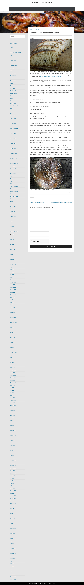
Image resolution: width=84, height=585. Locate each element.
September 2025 (13, 264)
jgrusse (38, 29)
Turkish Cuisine (13, 216)
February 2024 (13, 309)
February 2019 (13, 460)
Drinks (11, 110)
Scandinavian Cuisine (14, 196)
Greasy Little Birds (42, 3)
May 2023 (12, 332)
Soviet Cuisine (13, 206)
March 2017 (12, 518)
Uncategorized (18, 11)
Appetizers (12, 68)
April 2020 (12, 425)
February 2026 (13, 252)
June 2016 (12, 538)
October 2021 (12, 380)
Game (11, 120)
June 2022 (12, 360)
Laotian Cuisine (13, 148)
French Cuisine (13, 118)
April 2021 (12, 395)
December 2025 (13, 257)
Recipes (48, 9)
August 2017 (12, 505)
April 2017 (12, 515)
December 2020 (13, 405)
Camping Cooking (13, 90)
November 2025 (13, 259)
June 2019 (12, 450)
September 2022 (13, 352)
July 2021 (12, 387)
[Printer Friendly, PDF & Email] (32, 38)
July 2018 (12, 478)
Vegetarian (12, 226)
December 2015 (13, 553)
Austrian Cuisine (13, 73)
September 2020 (13, 412)
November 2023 (13, 317)
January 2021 (12, 402)
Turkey (11, 213)
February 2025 (13, 282)
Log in (11, 571)
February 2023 (13, 340)
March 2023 (12, 337)
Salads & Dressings (14, 191)
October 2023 (12, 319)
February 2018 (13, 490)
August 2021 (12, 385)
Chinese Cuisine (13, 103)
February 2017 (13, 520)
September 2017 (13, 503)
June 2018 (12, 480)
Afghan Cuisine (13, 60)
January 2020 (12, 432)
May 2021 (12, 392)
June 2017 (12, 510)
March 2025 (12, 279)
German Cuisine (13, 123)
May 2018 (12, 483)
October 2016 (12, 530)
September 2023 (13, 322)
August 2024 (12, 297)
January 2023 (12, 342)
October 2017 (12, 500)
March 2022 (12, 367)
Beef (11, 78)
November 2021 (13, 377)
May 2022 (12, 362)
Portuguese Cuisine (14, 183)
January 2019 (12, 463)
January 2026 (12, 254)
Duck (11, 113)
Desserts (11, 108)
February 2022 (13, 370)
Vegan (31, 11)
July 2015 (12, 563)
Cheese (11, 98)
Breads (31, 197)
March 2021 (12, 397)
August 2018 (12, 475)
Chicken (11, 100)
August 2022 (12, 355)
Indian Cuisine (13, 133)
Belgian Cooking (13, 80)
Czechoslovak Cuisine (14, 105)
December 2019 (13, 435)
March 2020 (12, 427)
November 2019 (13, 438)
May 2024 (12, 304)
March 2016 (12, 546)
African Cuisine (13, 63)
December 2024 (13, 287)
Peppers (11, 171)
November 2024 (13, 289)
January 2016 (12, 551)
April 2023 (12, 334)
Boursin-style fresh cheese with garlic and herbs (50, 76)
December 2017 (13, 495)
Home (35, 9)
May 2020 (12, 422)
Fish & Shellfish (13, 115)
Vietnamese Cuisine (14, 231)
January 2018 (12, 493)
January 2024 (12, 312)
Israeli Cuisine (12, 135)
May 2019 (12, 453)
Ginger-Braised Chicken (14, 55)
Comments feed (13, 576)
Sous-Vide (12, 201)
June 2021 (12, 390)
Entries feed (12, 574)
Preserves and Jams (14, 186)
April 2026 (12, 247)
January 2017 (12, 523)
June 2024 (12, 302)
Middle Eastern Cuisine (14, 163)
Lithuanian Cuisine (13, 153)
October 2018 (12, 470)
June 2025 (12, 272)
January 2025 (12, 284)
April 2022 (12, 365)
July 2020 (12, 417)
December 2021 (13, 375)
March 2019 (12, 458)
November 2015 (13, 556)
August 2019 (12, 445)
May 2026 (12, 244)
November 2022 (13, 347)
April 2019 (12, 455)
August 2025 (12, 267)
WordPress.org (13, 579)
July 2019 (12, 448)
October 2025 (12, 262)
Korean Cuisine (13, 143)
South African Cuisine (14, 203)
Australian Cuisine (13, 70)
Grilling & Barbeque (14, 128)
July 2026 (12, 239)
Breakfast (12, 85)
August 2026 (12, 236)
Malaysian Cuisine (13, 158)
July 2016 (12, 536)
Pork (11, 181)
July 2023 (12, 327)
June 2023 (12, 329)
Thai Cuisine (12, 211)
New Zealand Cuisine (14, 168)
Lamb (11, 146)
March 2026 (12, 249)
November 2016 (13, 528)
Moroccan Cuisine (13, 166)
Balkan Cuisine (13, 75)
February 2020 (13, 430)
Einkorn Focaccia (13, 43)
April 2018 (12, 485)
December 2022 (13, 345)
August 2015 (12, 561)
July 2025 (12, 269)
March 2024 (12, 307)
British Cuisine (13, 88)
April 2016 (12, 543)
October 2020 (12, 410)
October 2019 (12, 440)
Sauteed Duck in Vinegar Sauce (37, 202)
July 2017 (12, 508)
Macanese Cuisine (13, 156)
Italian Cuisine (12, 138)
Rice (11, 188)
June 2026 (12, 241)
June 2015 (12, 566)
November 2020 (13, 407)
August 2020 (12, 415)
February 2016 (13, 548)
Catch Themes (52, 583)
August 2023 (12, 324)
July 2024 (12, 299)
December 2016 (13, 525)
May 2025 (12, 274)
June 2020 (12, 420)
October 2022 (12, 350)
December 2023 (13, 314)
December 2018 (13, 465)
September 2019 (13, 443)
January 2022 (12, 372)
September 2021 (13, 382)
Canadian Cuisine (13, 93)
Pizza (11, 176)
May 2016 (12, 541)
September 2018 (13, 473)
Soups (11, 198)
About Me (41, 9)
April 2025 (12, 277)
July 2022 (12, 357)
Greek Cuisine (13, 125)
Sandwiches (12, 193)
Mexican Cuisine (13, 161)
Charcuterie (12, 95)
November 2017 (13, 498)
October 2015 (12, 558)
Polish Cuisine (12, 178)
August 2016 (12, 533)
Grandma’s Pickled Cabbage (15, 52)
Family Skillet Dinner (14, 50)
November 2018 (13, 468)
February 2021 (13, 400)
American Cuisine (13, 65)
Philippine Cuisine (13, 173)
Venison (11, 228)
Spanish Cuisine (13, 208)
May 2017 (12, 513)
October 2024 (12, 292)
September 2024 (13, 294)
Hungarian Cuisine (13, 130)
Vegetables (12, 223)
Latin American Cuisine (14, 151)
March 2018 (12, 488)
